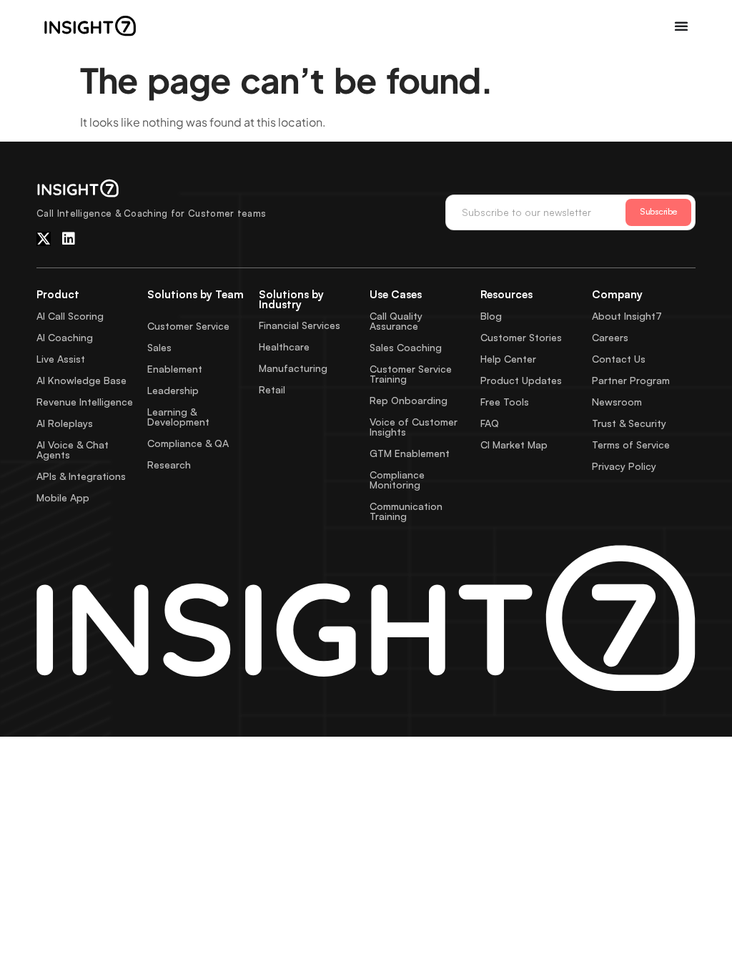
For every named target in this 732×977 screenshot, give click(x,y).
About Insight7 (627, 316)
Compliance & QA (188, 443)
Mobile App (62, 497)
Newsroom (617, 402)
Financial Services (299, 325)
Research (169, 464)
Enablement (174, 369)
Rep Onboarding (408, 400)
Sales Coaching (406, 347)
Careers (610, 337)
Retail (272, 389)
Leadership (173, 390)
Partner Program (631, 380)
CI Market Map (514, 444)
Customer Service (188, 326)
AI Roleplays (64, 423)
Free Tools (504, 402)
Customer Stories (521, 337)
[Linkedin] (68, 239)
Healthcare (284, 346)
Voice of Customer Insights (414, 427)
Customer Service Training (411, 374)
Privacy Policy (624, 466)
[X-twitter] (43, 239)
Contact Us (619, 359)
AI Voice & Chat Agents (72, 449)
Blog (491, 316)
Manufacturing (293, 368)
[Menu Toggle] (681, 26)
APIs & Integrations (81, 476)
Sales (159, 347)
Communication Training (406, 511)
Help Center (508, 359)
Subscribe (658, 211)
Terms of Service (631, 444)
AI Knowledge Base (81, 380)
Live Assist (60, 359)
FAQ (489, 423)
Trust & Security (629, 423)
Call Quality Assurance (396, 321)
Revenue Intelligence (84, 402)
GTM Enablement (410, 453)
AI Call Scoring (70, 316)
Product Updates (521, 380)
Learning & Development (178, 417)
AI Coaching (64, 337)
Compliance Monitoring (397, 479)
